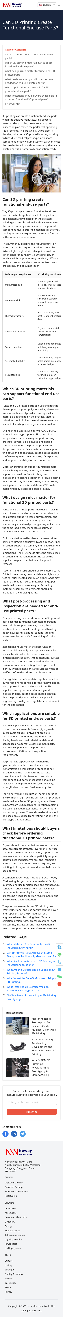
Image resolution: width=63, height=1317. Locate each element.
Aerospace (10, 1208)
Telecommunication (15, 1235)
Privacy (8, 1291)
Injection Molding (14, 1182)
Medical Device (12, 1230)
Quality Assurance (14, 1274)
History (8, 1265)
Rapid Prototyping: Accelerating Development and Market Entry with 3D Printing (44, 1047)
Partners (9, 1278)
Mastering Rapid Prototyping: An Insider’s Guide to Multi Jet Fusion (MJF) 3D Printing (44, 1026)
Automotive (11, 1212)
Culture (9, 1260)
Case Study (10, 1282)
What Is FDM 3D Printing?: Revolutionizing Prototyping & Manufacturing (41, 1068)
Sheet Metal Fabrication (17, 1191)
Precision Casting (14, 1187)
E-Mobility (10, 1221)
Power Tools (11, 1243)
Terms (8, 1287)
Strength (9, 1269)
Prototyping (11, 1195)
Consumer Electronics (16, 1217)
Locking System (13, 1248)
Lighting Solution (13, 1239)
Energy (8, 1226)
